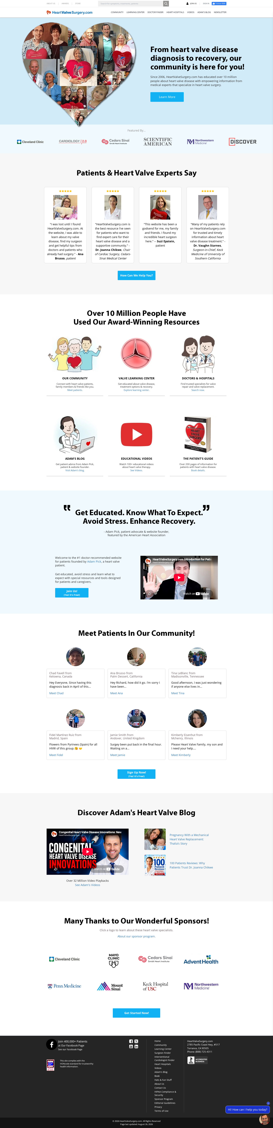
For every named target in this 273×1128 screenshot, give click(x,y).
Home (158, 1040)
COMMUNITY (117, 12)
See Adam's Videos (87, 885)
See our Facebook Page (70, 1049)
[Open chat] (264, 1119)
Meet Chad (56, 693)
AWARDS (65, 3)
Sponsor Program (164, 1098)
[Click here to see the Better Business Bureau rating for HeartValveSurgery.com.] (214, 1060)
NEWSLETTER (220, 12)
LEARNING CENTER (135, 12)
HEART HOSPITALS (175, 12)
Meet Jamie (117, 755)
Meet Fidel (56, 755)
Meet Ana (116, 693)
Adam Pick (94, 561)
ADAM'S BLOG (204, 12)
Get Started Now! (136, 1013)
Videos (158, 1068)
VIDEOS (190, 12)
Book (157, 1075)
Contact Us (160, 1087)
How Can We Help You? (136, 275)
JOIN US (193, 3)
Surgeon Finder (163, 1052)
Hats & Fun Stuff (163, 1079)
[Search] (166, 3)
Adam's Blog (161, 1071)
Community (161, 1044)
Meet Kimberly (181, 755)
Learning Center (163, 1048)
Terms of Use (161, 1110)
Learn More (167, 97)
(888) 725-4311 (203, 1051)
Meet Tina (177, 693)
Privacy (158, 1106)
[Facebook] (51, 1044)
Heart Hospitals (163, 1064)
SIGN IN (206, 3)
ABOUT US (51, 3)
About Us (159, 1083)
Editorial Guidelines (165, 1102)
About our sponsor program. (137, 936)
